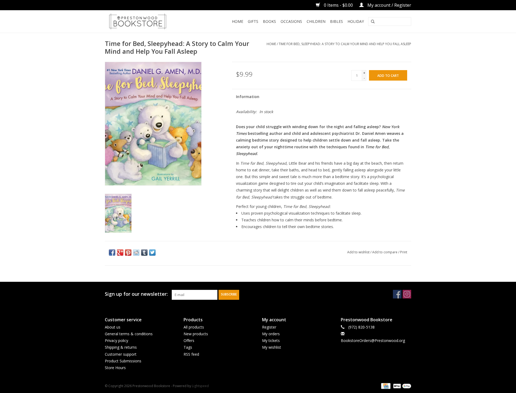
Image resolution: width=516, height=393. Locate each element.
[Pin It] (128, 252)
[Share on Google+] (120, 252)
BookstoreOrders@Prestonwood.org (373, 340)
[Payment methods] (385, 385)
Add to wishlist (358, 252)
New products (196, 333)
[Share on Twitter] (152, 252)
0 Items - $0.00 (338, 5)
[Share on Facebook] (112, 252)
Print (403, 252)
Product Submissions (123, 360)
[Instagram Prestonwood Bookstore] (407, 294)
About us (112, 327)
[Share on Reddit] (136, 252)
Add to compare (385, 252)
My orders (271, 333)
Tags (188, 347)
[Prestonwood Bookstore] (146, 21)
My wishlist (271, 347)
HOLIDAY (355, 21)
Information (247, 96)
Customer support (121, 354)
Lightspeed (200, 386)
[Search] (372, 21)
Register (269, 327)
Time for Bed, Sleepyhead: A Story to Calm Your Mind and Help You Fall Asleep (345, 44)
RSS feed (191, 354)
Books (269, 21)
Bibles (336, 21)
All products (194, 327)
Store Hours (115, 367)
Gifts (253, 21)
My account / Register (388, 5)
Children (316, 21)
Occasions (291, 21)
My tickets (271, 340)
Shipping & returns (121, 347)
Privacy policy (116, 340)
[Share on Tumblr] (144, 252)
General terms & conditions (129, 333)
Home (237, 21)
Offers (189, 340)
